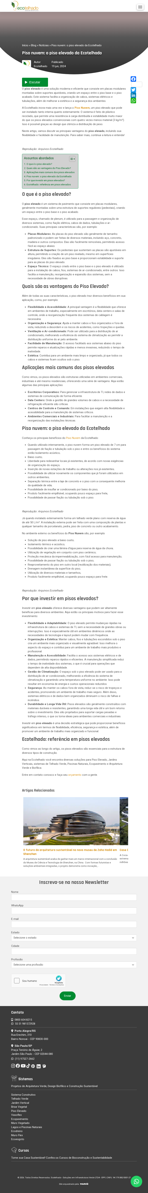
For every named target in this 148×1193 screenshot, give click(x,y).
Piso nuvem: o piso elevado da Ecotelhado (49, 176)
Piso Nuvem (73, 438)
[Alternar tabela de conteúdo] (70, 159)
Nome (14, 892)
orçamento (74, 774)
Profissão (17, 959)
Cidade (15, 946)
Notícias (44, 45)
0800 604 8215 (23, 1019)
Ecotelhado (40, 66)
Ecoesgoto (17, 1139)
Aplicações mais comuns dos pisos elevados (51, 172)
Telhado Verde (19, 1098)
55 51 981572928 (25, 1023)
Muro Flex (17, 1135)
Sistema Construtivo (23, 1094)
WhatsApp (17, 905)
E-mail (15, 919)
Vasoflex (16, 1115)
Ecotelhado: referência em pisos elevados (49, 184)
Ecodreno (17, 1131)
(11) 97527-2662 (24, 1058)
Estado (15, 932)
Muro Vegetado (20, 1123)
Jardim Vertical (20, 1102)
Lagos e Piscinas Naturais (26, 1127)
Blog (33, 45)
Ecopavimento (19, 1119)
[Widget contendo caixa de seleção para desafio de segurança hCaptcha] (38, 981)
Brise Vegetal (19, 1106)
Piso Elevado (18, 1111)
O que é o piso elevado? (39, 163)
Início (25, 45)
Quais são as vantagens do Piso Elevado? (49, 168)
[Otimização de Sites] (84, 1184)
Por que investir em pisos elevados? (46, 180)
